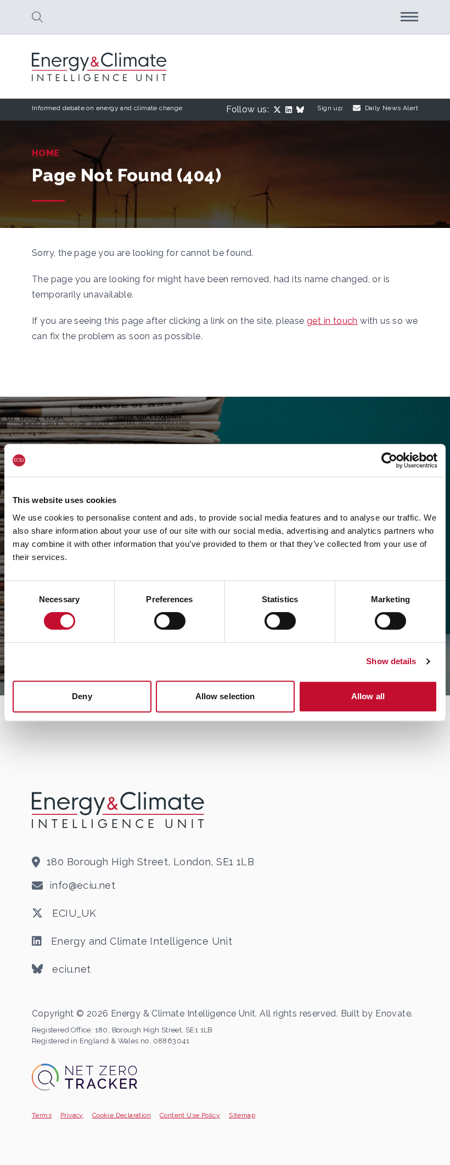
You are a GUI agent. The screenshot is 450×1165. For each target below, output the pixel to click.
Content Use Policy (190, 1115)
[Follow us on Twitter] (279, 109)
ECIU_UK (72, 913)
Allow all (368, 696)
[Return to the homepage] (119, 810)
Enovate (393, 1013)
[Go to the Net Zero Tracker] (84, 1077)
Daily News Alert (391, 108)
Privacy (71, 1115)
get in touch (332, 321)
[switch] (169, 621)
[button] (37, 17)
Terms (42, 1115)
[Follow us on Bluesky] (302, 109)
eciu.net (70, 969)
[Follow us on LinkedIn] (290, 109)
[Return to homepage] (100, 67)
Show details (391, 661)
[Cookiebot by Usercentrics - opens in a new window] (389, 460)
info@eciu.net (82, 885)
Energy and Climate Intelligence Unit (140, 941)
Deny (82, 696)
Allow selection (225, 696)
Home (46, 153)
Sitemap (242, 1115)
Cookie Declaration (121, 1115)
